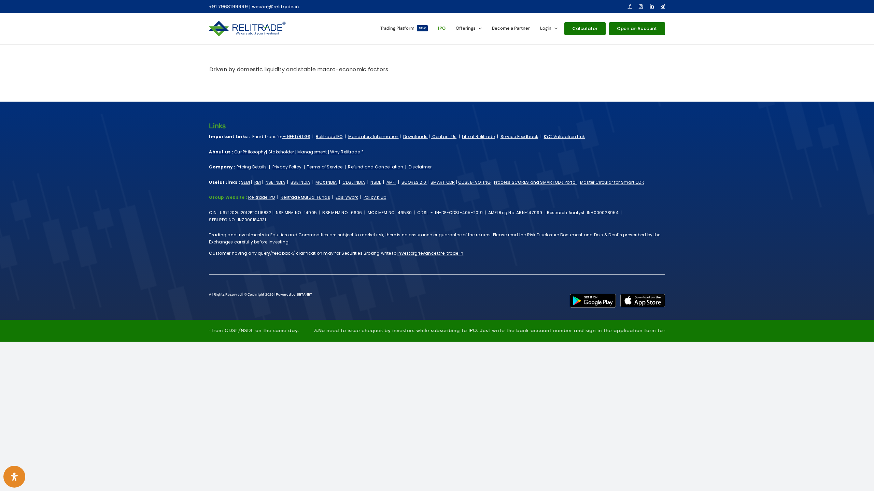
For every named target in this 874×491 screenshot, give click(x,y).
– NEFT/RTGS (296, 136)
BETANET (304, 295)
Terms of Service (324, 167)
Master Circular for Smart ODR (612, 182)
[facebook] (630, 6)
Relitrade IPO (329, 136)
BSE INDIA (300, 182)
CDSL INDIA (353, 182)
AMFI (391, 182)
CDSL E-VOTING (474, 182)
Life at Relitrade (478, 136)
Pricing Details (252, 167)
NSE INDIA (275, 182)
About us (219, 152)
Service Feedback (519, 136)
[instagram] (641, 6)
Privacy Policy (286, 167)
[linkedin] (652, 6)
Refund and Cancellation (375, 167)
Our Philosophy (250, 152)
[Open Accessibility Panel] (14, 477)
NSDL (375, 182)
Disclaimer (420, 167)
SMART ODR (443, 182)
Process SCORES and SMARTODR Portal (535, 182)
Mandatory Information (373, 136)
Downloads (415, 136)
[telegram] (663, 6)
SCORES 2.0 (414, 182)
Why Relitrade (345, 152)
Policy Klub (375, 197)
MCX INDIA (326, 182)
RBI (257, 182)
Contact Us (443, 136)
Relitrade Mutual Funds (305, 197)
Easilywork (347, 197)
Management (312, 152)
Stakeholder (281, 152)
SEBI (245, 182)
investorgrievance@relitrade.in (430, 253)
